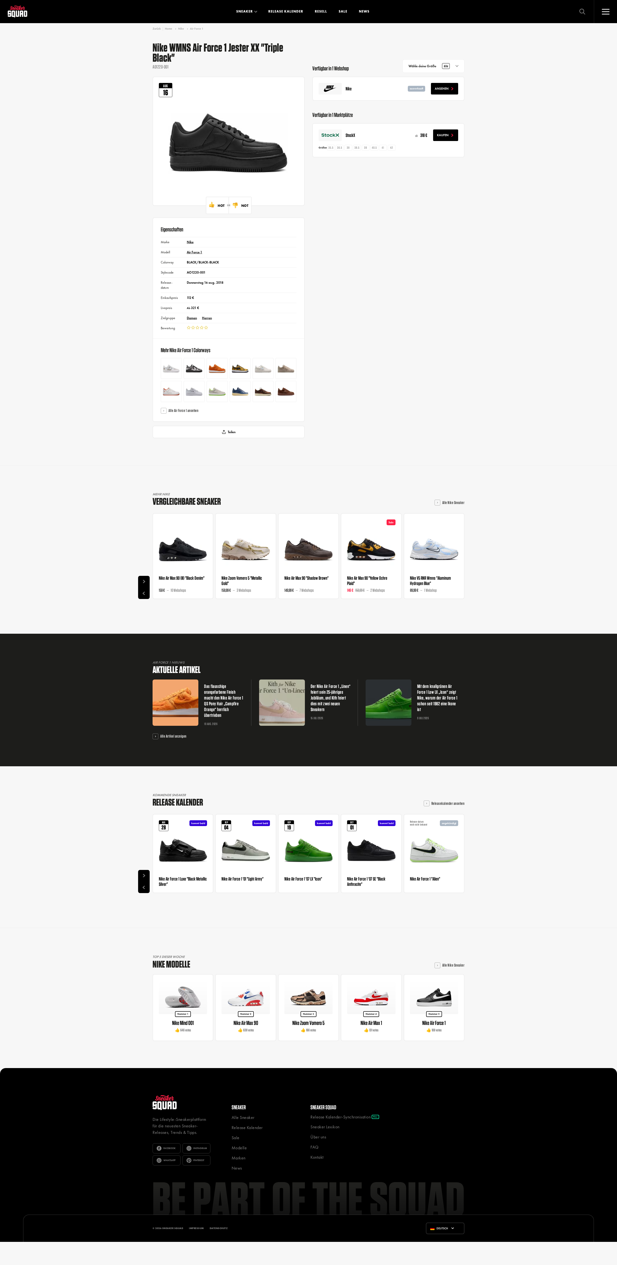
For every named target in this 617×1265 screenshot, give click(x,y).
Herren (207, 318)
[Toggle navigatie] (605, 11)
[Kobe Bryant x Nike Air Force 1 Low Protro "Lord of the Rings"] (171, 391)
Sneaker (244, 11)
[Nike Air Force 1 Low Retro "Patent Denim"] (240, 391)
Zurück (157, 29)
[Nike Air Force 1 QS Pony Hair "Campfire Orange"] (217, 368)
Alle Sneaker (243, 1117)
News (364, 11)
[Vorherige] (144, 593)
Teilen (231, 432)
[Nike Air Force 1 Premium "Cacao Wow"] (285, 391)
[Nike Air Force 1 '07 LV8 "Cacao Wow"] (263, 391)
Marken (239, 1158)
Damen (192, 318)
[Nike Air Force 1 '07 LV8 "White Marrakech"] (171, 368)
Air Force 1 (196, 29)
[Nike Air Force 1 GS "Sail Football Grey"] (263, 368)
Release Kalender (285, 11)
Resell (321, 11)
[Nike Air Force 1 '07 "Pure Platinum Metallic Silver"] (194, 391)
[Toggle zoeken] (582, 11)
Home (168, 29)
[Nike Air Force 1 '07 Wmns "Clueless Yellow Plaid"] (240, 368)
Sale (343, 11)
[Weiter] (144, 581)
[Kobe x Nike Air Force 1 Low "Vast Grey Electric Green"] (217, 391)
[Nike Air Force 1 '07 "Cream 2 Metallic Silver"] (285, 368)
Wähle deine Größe (428, 66)
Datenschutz (219, 1228)
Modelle (239, 1148)
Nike (181, 29)
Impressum (196, 1228)
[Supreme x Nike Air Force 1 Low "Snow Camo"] (194, 368)
